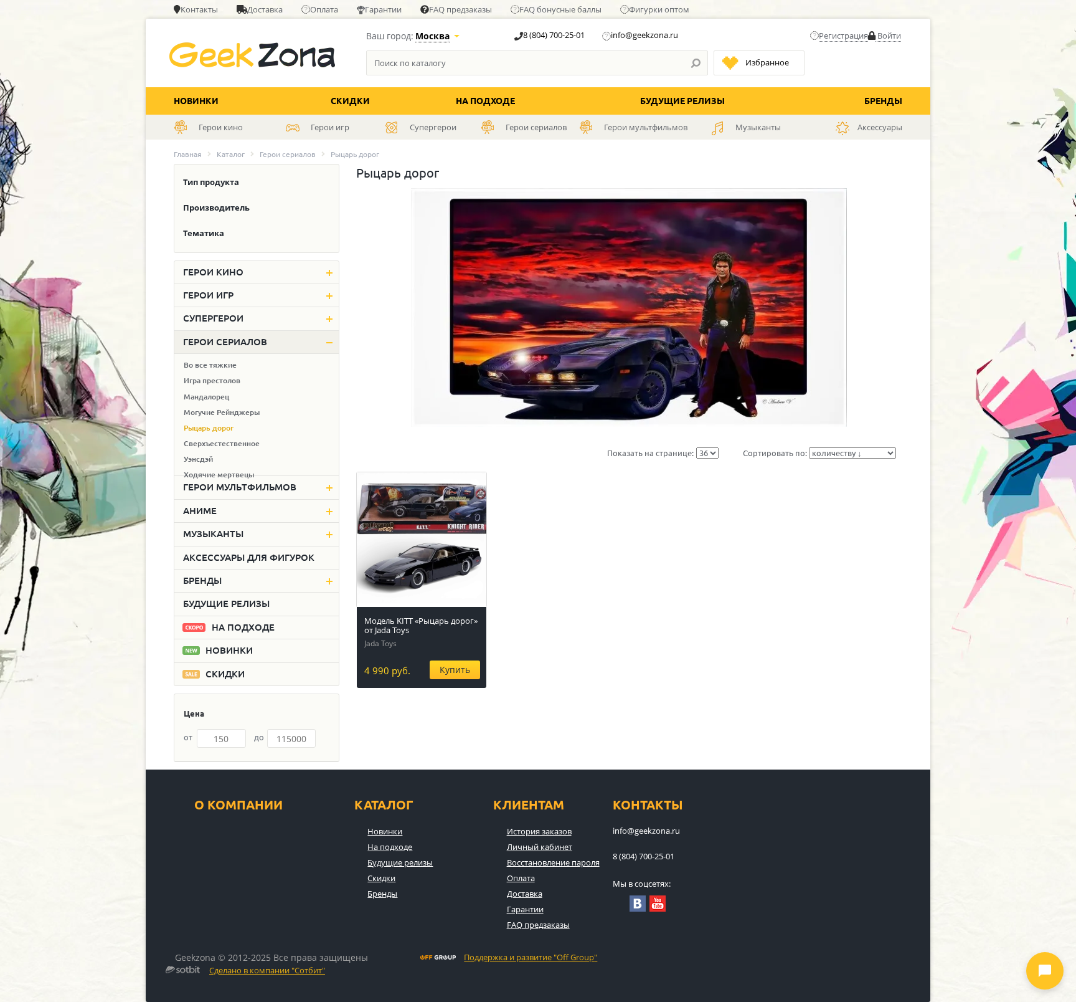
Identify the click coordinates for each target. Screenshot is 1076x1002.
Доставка (265, 9)
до (259, 737)
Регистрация (843, 35)
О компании (238, 805)
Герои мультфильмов (239, 487)
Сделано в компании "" (267, 971)
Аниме (200, 510)
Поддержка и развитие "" (530, 958)
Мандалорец (206, 397)
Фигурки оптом (659, 9)
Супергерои (213, 318)
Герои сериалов (288, 154)
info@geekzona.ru (644, 35)
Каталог (231, 154)
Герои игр (208, 295)
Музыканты (213, 533)
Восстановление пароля (553, 862)
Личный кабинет (539, 846)
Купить (455, 669)
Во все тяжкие (210, 365)
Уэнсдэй (198, 459)
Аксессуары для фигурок (248, 557)
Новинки (196, 101)
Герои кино (213, 272)
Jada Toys (380, 643)
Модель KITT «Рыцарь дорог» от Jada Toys (421, 625)
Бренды (883, 101)
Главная (188, 154)
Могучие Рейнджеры (222, 412)
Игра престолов (212, 380)
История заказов (539, 831)
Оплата (324, 9)
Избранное (767, 62)
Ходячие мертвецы (219, 474)
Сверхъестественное (222, 443)
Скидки (350, 101)
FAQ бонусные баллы (560, 9)
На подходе (485, 101)
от (188, 737)
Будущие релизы (682, 101)
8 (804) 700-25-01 (554, 35)
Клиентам (528, 805)
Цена (194, 713)
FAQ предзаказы (460, 9)
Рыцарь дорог (209, 428)
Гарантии (383, 9)
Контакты (199, 9)
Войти (888, 35)
